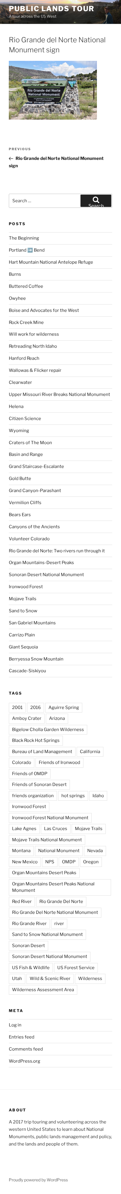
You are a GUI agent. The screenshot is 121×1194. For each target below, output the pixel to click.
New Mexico (25, 861)
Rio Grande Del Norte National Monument (55, 912)
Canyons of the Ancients (34, 526)
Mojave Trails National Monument (47, 839)
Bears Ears (20, 514)
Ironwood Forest (26, 586)
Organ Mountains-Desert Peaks (41, 562)
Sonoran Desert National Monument (46, 574)
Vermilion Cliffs (25, 502)
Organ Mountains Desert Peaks (44, 872)
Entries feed (21, 1037)
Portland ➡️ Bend (27, 250)
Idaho (98, 795)
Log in (15, 1025)
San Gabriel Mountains (32, 623)
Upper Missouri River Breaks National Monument (59, 394)
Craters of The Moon (30, 442)
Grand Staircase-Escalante (36, 466)
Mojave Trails (22, 598)
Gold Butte (20, 478)
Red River (22, 901)
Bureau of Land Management (42, 751)
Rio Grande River (29, 923)
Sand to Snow (23, 610)
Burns (15, 274)
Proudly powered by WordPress (38, 1179)
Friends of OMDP (29, 773)
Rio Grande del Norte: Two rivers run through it (57, 550)
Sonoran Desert (28, 945)
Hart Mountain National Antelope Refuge (51, 262)
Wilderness (90, 978)
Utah (17, 978)
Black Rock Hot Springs (36, 740)
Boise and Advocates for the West (44, 310)
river (59, 923)
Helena (16, 406)
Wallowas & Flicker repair (35, 370)
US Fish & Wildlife (31, 967)
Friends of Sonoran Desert (39, 784)
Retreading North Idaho (33, 346)
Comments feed (26, 1049)
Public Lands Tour (52, 8)
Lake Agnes (24, 828)
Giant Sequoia (23, 647)
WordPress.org (24, 1061)
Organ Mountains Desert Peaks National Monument (53, 887)
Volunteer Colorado (29, 538)
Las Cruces (55, 828)
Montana (21, 850)
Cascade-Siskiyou (27, 670)
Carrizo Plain (22, 635)
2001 (17, 707)
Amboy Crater (26, 718)
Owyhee (17, 298)
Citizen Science (25, 418)
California (90, 751)
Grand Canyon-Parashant (35, 490)
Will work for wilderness (34, 334)
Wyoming (19, 430)
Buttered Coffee (26, 286)
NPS (49, 861)
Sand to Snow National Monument (47, 934)
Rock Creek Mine (26, 322)
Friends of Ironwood (59, 762)
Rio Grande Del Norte (61, 901)
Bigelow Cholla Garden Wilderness (48, 729)
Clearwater (20, 382)
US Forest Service (76, 967)
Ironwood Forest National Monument (50, 817)
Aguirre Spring (63, 707)
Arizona (57, 718)
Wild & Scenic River (50, 978)
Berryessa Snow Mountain (36, 659)
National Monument (59, 850)
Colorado (21, 762)
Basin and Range (26, 454)
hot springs (73, 795)
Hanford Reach (24, 358)
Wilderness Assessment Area (43, 989)
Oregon (91, 861)
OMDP (68, 861)
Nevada (95, 850)
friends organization (33, 795)
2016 (35, 707)
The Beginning (24, 238)
